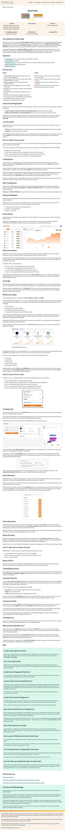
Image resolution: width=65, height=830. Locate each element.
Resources (59, 2)
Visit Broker (38, 15)
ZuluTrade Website (8, 777)
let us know (51, 823)
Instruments (8, 59)
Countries (37, 2)
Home (4, 7)
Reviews (52, 2)
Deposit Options (10, 64)
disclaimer (23, 825)
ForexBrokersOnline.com (10, 790)
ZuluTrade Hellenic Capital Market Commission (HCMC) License (21, 780)
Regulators (45, 2)
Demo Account (9, 66)
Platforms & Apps (10, 62)
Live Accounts (9, 60)
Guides (31, 2)
